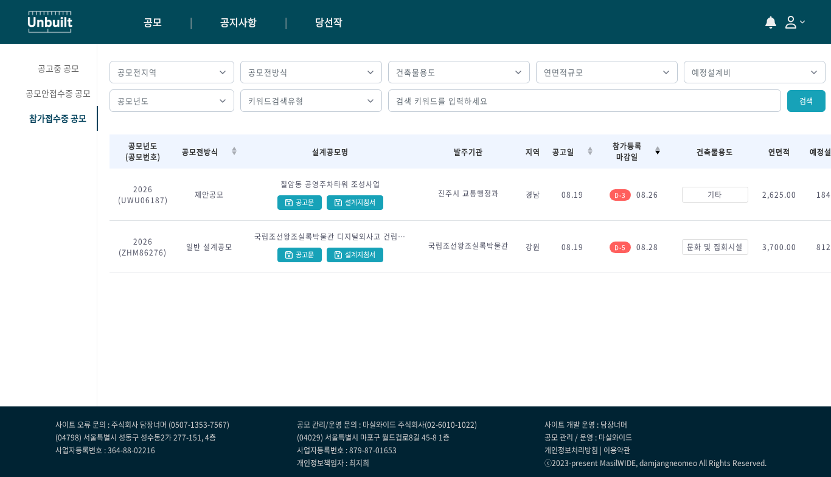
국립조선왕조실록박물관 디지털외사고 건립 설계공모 (330, 236)
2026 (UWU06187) (143, 195)
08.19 (572, 194)
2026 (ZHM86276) (143, 247)
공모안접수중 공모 (58, 93)
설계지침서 (360, 202)
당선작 (328, 22)
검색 (806, 101)
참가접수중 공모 (57, 118)
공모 (153, 22)
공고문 (305, 202)
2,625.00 (779, 194)
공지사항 (238, 22)
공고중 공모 (58, 68)
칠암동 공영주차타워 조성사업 (330, 184)
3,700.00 (779, 247)
